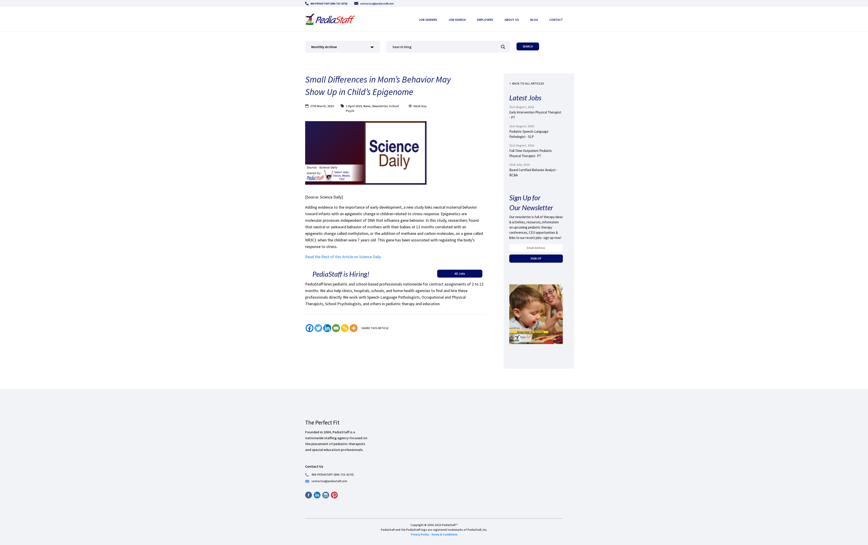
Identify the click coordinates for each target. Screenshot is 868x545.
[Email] (336, 328)
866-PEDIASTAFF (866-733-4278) (328, 3)
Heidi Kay (420, 106)
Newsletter (379, 106)
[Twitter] (318, 328)
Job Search (457, 20)
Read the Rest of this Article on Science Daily (343, 256)
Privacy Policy (420, 534)
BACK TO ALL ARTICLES (528, 83)
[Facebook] (310, 328)
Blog (534, 20)
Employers (485, 20)
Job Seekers (428, 20)
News (367, 106)
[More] (354, 328)
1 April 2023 (354, 106)
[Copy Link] (345, 328)
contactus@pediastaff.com (377, 3)
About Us (512, 20)
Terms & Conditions (444, 534)
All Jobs (460, 273)
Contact (556, 20)
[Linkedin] (327, 328)
